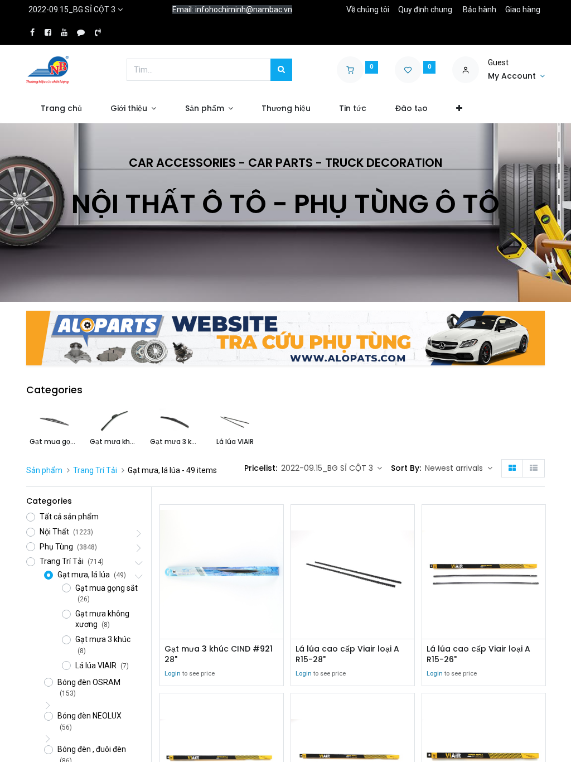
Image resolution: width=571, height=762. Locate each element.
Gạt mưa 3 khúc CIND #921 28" (218, 654)
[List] (533, 468)
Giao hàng (522, 9)
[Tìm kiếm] (281, 70)
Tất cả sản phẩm (69, 516)
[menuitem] (61, 108)
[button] (459, 108)
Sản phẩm (44, 470)
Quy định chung (425, 9)
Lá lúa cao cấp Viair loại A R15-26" (478, 654)
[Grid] (512, 468)
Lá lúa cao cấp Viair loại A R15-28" (347, 654)
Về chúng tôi (367, 9)
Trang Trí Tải (95, 470)
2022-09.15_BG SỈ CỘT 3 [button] (328, 468)
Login (172, 673)
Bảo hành (479, 9)
